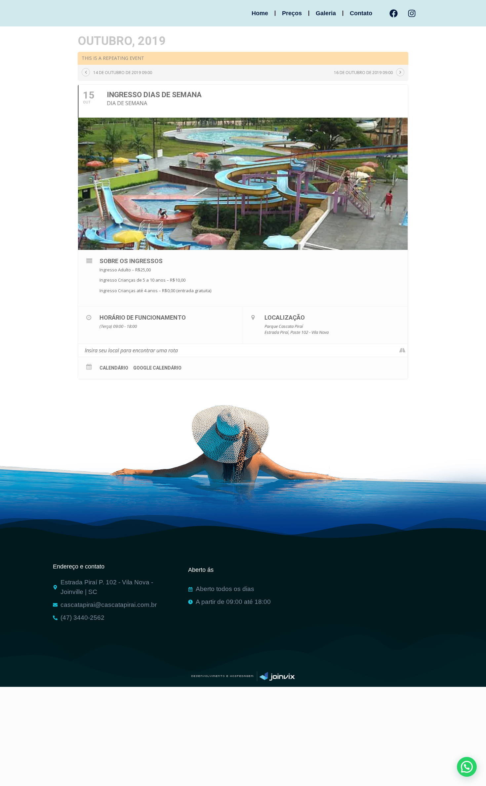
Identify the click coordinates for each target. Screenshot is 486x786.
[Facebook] (393, 13)
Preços (292, 13)
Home (260, 13)
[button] (467, 767)
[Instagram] (412, 13)
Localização (284, 317)
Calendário (114, 368)
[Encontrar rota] (402, 350)
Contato (361, 13)
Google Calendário (157, 368)
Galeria (326, 13)
